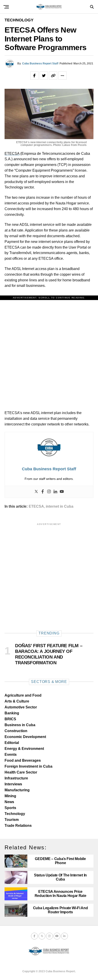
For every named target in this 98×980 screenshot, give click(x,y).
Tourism (12, 820)
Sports (10, 808)
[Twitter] (36, 491)
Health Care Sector (21, 772)
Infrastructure (16, 778)
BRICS (10, 719)
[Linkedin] (55, 491)
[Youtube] (62, 491)
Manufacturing (17, 790)
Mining (10, 796)
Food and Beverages (23, 760)
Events (11, 754)
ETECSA (12, 153)
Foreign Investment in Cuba (28, 766)
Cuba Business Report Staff (40, 63)
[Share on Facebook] (34, 75)
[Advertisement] (49, 350)
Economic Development (25, 737)
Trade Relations (18, 825)
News (9, 802)
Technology (15, 814)
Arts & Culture (17, 701)
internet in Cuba (59, 506)
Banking (12, 713)
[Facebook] (43, 491)
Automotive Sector (21, 707)
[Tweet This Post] (44, 75)
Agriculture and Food (23, 695)
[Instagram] (49, 491)
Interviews (13, 784)
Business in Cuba (20, 725)
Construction (16, 731)
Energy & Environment (24, 749)
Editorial (12, 743)
